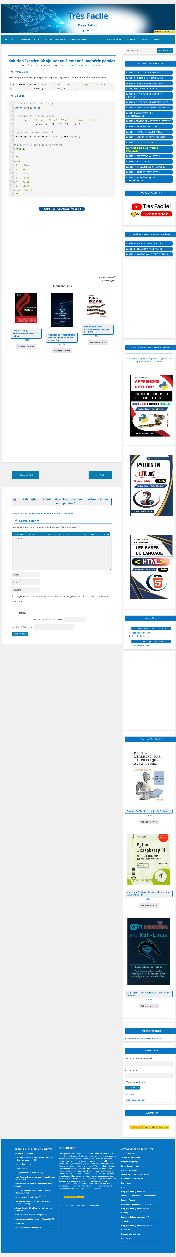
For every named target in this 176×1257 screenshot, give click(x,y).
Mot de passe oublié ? (135, 1099)
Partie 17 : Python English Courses (145, 167)
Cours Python (19, 1164)
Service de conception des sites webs (136, 1174)
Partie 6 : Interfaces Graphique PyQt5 (147, 102)
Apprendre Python (29, 39)
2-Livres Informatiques (130, 1157)
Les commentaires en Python (26, 1197)
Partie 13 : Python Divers (139, 142)
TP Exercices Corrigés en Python (72, 65)
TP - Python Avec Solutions (25, 1173)
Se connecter (132, 1087)
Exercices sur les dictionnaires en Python (31, 1219)
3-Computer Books (128, 1153)
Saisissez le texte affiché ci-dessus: (48, 619)
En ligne (143, 1038)
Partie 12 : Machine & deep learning (145, 137)
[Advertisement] (62, 245)
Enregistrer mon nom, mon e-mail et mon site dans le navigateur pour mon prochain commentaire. (62, 596)
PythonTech (48, 65)
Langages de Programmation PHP (135, 1217)
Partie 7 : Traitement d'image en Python (148, 107)
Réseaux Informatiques (131, 1234)
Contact (131, 39)
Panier (157, 39)
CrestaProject (93, 1206)
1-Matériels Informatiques (132, 1179)
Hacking (124, 1213)
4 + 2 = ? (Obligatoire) (22, 627)
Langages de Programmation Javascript (137, 1225)
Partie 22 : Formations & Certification (147, 254)
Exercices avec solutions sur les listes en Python (33, 1184)
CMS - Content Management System (136, 1204)
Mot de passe (131, 1070)
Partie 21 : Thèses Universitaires (144, 249)
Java (98, 39)
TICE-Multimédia (113, 39)
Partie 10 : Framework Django (142, 126)
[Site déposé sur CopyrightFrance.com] (150, 1134)
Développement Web (54, 39)
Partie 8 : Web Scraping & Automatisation (139, 114)
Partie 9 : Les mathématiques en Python (148, 121)
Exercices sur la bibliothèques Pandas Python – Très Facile (45, 513)
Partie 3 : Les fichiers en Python (144, 83)
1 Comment (96, 65)
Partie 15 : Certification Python (144, 156)
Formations (126, 1183)
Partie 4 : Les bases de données (143, 88)
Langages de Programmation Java (135, 1208)
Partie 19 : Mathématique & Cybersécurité (140, 179)
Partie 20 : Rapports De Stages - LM (144, 243)
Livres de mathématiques (131, 1166)
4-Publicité (125, 1238)
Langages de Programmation (133, 1191)
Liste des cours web (140, 645)
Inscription (130, 1094)
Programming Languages (131, 1162)
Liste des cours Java (140, 632)
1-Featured (125, 1230)
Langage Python (128, 1200)
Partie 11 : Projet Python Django (144, 132)
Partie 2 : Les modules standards (144, 78)
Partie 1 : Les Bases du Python (142, 72)
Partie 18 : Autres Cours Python (144, 172)
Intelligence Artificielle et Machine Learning (139, 1196)
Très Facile (88, 15)
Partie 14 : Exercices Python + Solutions (143, 149)
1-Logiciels (125, 1221)
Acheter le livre (26, 346)
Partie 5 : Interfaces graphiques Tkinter (144, 95)
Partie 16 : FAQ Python (138, 161)
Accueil (10, 39)
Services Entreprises (80, 39)
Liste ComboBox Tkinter (24, 1227)
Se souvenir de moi (136, 1082)
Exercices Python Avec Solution (27, 1215)
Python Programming (130, 1170)
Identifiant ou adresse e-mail (138, 1058)
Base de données (139, 636)
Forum (144, 39)
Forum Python (20, 1153)
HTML (123, 1187)
